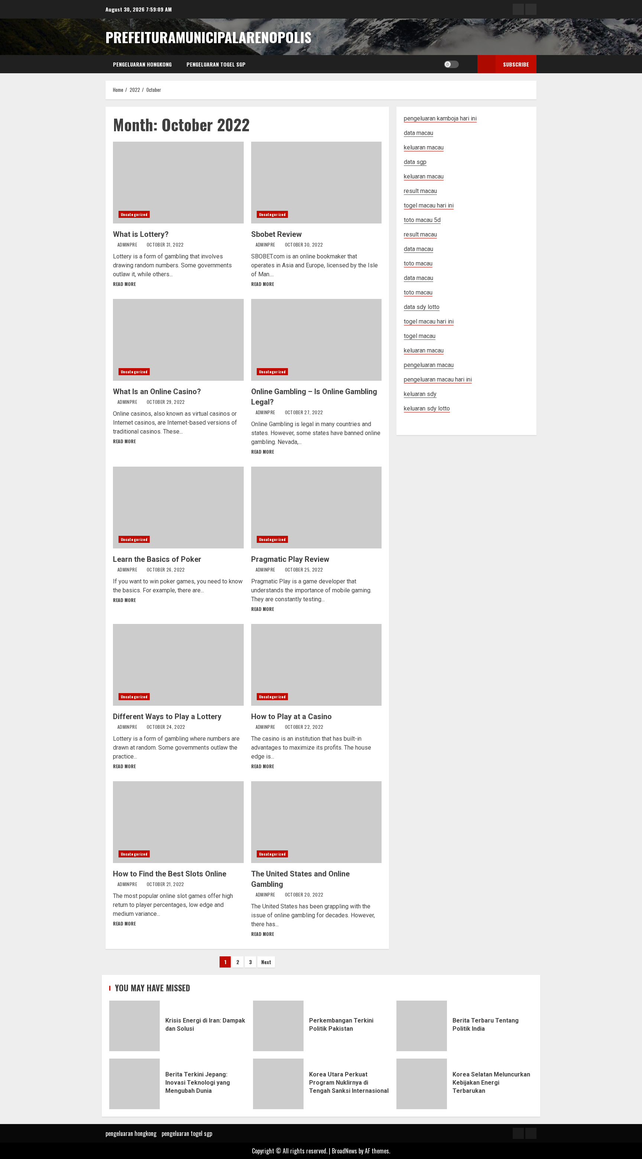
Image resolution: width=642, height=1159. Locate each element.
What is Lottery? (178, 182)
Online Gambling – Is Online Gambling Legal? (316, 340)
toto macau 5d (422, 219)
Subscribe (516, 64)
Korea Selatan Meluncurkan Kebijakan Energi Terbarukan (421, 1084)
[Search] (466, 64)
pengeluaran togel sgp (216, 64)
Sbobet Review (316, 182)
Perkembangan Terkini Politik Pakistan (278, 1026)
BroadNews (344, 1150)
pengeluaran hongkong (142, 64)
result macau (420, 234)
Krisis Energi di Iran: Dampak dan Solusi (134, 1026)
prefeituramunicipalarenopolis (208, 36)
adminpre (127, 244)
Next (266, 962)
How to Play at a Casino (316, 665)
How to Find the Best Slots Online (178, 822)
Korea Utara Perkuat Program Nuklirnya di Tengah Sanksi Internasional (278, 1084)
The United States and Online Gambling (316, 822)
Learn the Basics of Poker (178, 507)
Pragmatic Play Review (316, 507)
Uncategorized (134, 214)
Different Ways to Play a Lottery (178, 665)
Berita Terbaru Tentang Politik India (421, 1026)
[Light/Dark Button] (451, 64)
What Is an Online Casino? (178, 340)
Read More (124, 284)
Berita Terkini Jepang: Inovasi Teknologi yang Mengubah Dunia (134, 1084)
